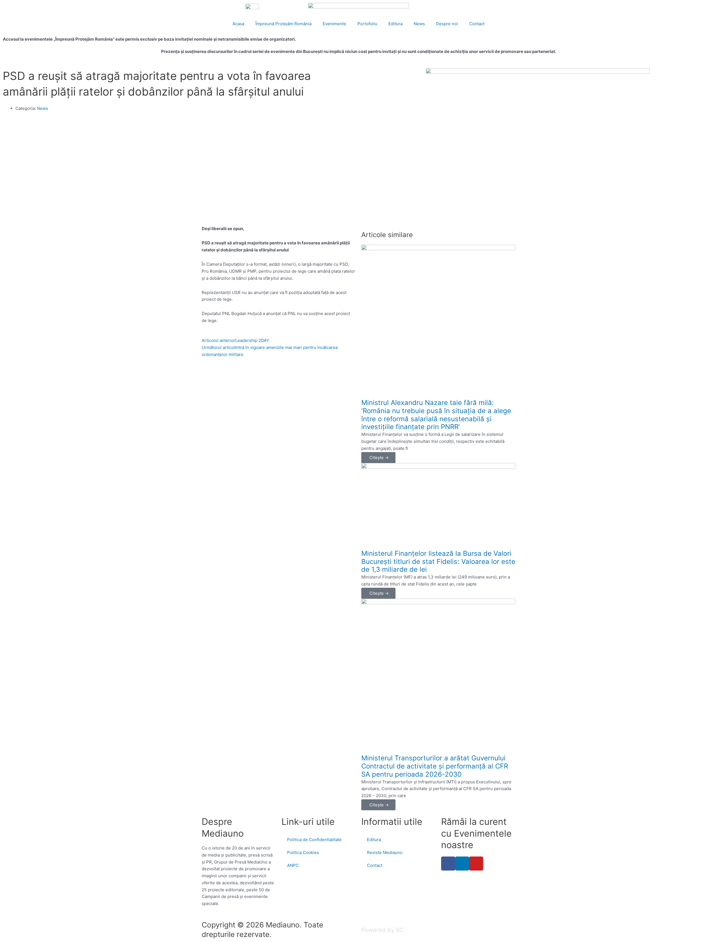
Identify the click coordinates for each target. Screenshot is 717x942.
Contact (477, 23)
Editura (395, 23)
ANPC (293, 865)
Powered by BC (382, 929)
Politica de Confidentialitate (314, 839)
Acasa (238, 23)
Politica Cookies (303, 852)
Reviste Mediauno (384, 852)
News (419, 23)
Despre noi (447, 23)
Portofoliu (367, 23)
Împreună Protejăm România (283, 23)
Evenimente (334, 23)
